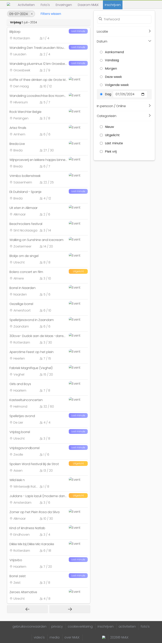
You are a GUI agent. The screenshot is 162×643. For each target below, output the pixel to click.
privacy (57, 626)
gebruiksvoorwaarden (29, 626)
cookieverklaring (80, 626)
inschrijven (106, 626)
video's (39, 637)
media (54, 637)
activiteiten (127, 626)
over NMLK (72, 637)
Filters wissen (50, 13)
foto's (145, 626)
